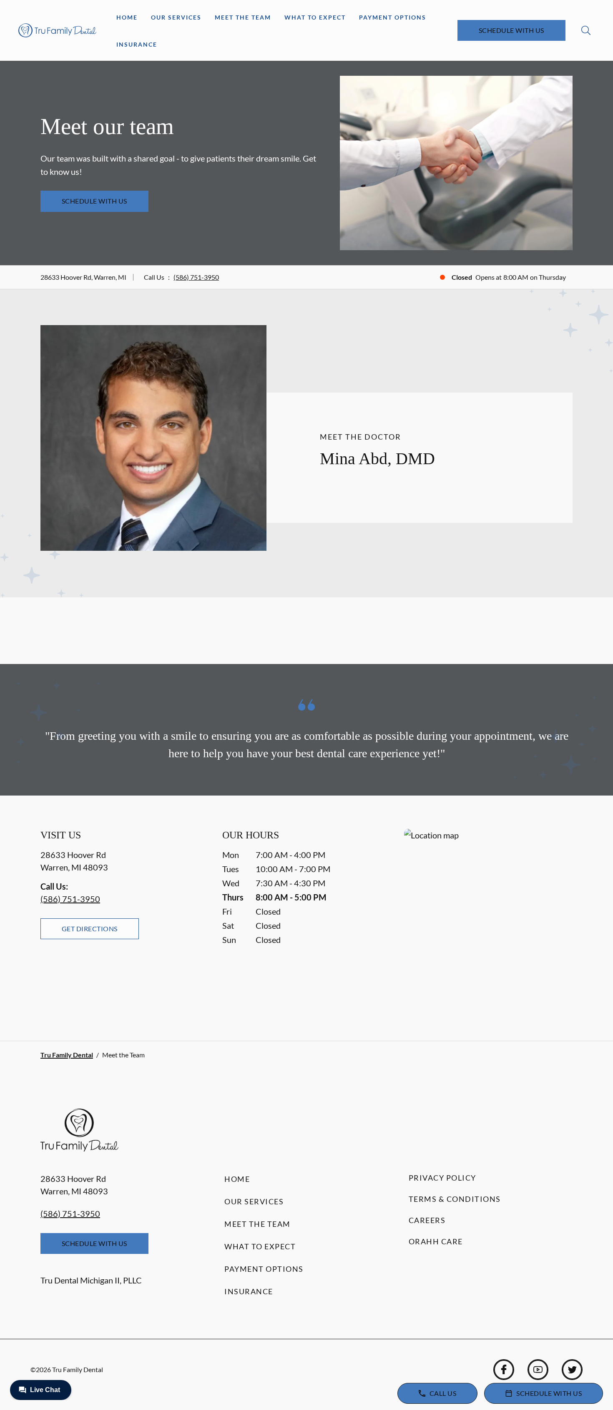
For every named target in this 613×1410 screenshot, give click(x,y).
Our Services (176, 17)
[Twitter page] (572, 1369)
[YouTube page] (538, 1369)
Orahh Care (436, 1241)
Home (127, 17)
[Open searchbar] (586, 30)
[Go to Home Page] (57, 30)
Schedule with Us (511, 30)
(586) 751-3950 (196, 277)
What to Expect (315, 17)
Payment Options (392, 17)
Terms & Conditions (455, 1199)
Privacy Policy (442, 1177)
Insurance (136, 44)
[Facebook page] (503, 1369)
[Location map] (488, 918)
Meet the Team (243, 17)
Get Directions (90, 929)
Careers (427, 1220)
